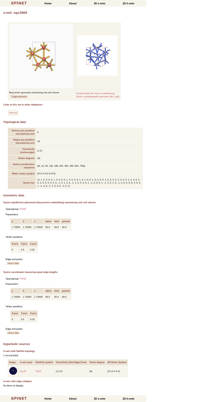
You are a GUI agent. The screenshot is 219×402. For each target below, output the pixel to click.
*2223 (38, 371)
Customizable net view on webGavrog (95, 93)
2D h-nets (128, 3)
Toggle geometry (19, 96)
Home (48, 3)
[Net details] (13, 374)
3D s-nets (99, 3)
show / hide (13, 263)
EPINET (19, 3)
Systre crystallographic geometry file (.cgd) (97, 96)
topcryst (13, 112)
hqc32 (23, 371)
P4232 (23, 209)
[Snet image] (97, 75)
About (72, 3)
